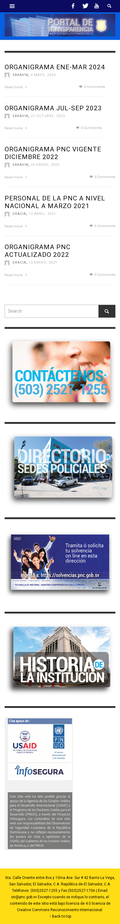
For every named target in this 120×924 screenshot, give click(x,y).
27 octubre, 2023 (48, 116)
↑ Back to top (60, 916)
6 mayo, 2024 (43, 75)
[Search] (12, 6)
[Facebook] (73, 6)
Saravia (20, 75)
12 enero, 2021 (43, 262)
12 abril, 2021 (42, 214)
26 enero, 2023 (45, 165)
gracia (19, 214)
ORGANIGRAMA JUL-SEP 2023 (53, 108)
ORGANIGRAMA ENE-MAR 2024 (55, 67)
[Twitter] (85, 6)
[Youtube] (96, 6)
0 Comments (94, 87)
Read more (14, 87)
